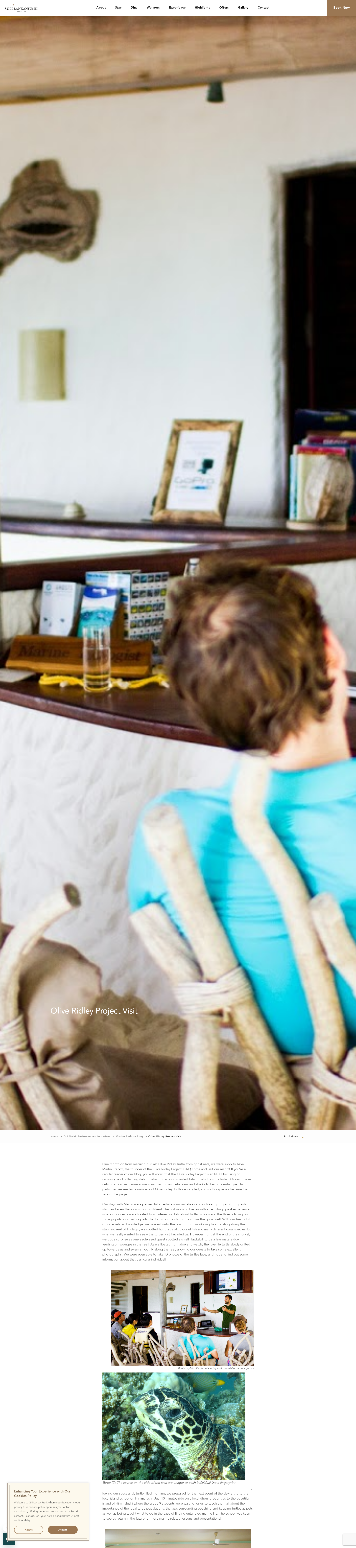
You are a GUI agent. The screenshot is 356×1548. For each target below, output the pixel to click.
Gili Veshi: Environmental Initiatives (87, 1136)
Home (54, 1136)
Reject (28, 1529)
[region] (48, 1512)
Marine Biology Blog (129, 1136)
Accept (62, 1529)
